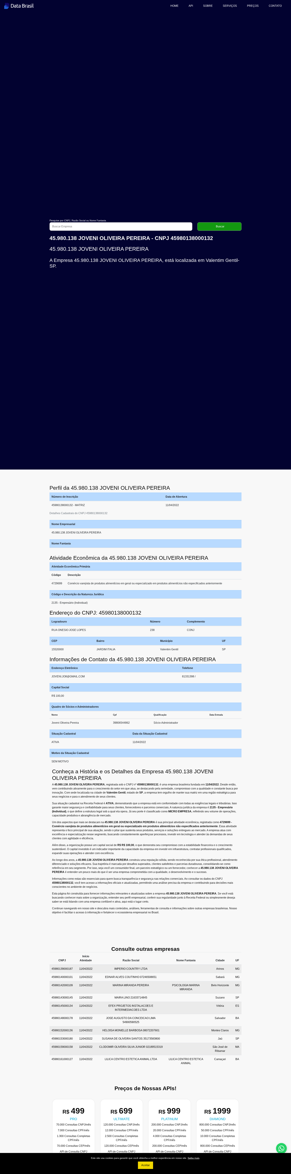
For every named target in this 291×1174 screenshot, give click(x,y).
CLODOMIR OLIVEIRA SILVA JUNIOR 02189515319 (131, 1046)
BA (237, 1018)
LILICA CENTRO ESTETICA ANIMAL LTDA (131, 1059)
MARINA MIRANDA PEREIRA (131, 985)
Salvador (220, 1018)
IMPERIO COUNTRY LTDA (131, 968)
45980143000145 (62, 997)
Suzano (220, 997)
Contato (275, 5)
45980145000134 (62, 1005)
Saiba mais (193, 1158)
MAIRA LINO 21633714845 (131, 997)
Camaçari (220, 1059)
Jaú (220, 1038)
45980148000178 (62, 1018)
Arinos (220, 968)
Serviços (230, 5)
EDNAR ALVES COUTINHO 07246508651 (131, 977)
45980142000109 (62, 985)
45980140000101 (62, 977)
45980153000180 (62, 1038)
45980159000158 (62, 1046)
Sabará (220, 977)
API (191, 5)
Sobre (208, 5)
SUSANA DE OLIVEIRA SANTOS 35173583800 (131, 1038)
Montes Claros (220, 1030)
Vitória (220, 1005)
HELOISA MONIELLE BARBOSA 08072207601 (130, 1030)
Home (175, 5)
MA (237, 1046)
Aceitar (145, 1165)
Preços (253, 5)
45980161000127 (62, 1059)
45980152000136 (62, 1030)
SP (237, 997)
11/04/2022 (85, 968)
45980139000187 (62, 968)
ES (237, 1005)
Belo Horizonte (220, 985)
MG (237, 968)
